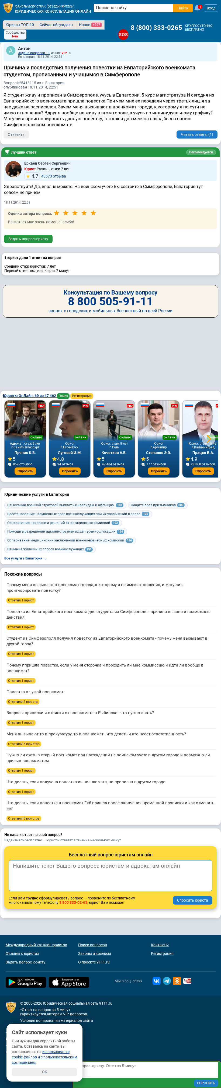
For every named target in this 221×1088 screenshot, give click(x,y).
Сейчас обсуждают (56, 25)
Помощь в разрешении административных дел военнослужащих (65, 531)
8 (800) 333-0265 (156, 27)
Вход (211, 8)
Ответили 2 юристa (23, 702)
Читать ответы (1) (197, 134)
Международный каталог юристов (36, 945)
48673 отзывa (49, 176)
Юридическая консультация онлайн (53, 11)
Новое (89, 25)
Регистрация (82, 396)
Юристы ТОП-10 (20, 25)
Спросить (25, 471)
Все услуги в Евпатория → (25, 558)
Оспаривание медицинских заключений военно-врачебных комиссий (69, 540)
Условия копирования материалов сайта (56, 1020)
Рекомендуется (201, 152)
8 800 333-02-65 (73, 902)
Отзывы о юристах (22, 953)
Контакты (160, 945)
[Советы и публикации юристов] (8, 8)
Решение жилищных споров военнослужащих (49, 549)
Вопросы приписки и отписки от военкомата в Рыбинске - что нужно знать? (80, 712)
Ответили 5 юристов (24, 744)
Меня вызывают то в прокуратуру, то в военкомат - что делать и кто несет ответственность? (96, 734)
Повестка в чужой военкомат (34, 691)
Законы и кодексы (94, 953)
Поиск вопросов (92, 945)
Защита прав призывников (157, 505)
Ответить (16, 134)
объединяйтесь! (61, 6)
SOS (123, 34)
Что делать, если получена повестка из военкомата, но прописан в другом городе (85, 781)
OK (44, 1072)
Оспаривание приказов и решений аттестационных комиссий (62, 523)
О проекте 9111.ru (94, 962)
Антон (24, 48)
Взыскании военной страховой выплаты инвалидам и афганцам (64, 505)
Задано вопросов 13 (34, 53)
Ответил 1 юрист (21, 600)
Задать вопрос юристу (28, 239)
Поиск (63, 396)
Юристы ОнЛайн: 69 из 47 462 (30, 396)
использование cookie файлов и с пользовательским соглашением (44, 1057)
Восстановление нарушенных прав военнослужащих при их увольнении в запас (77, 514)
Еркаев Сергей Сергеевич (47, 163)
